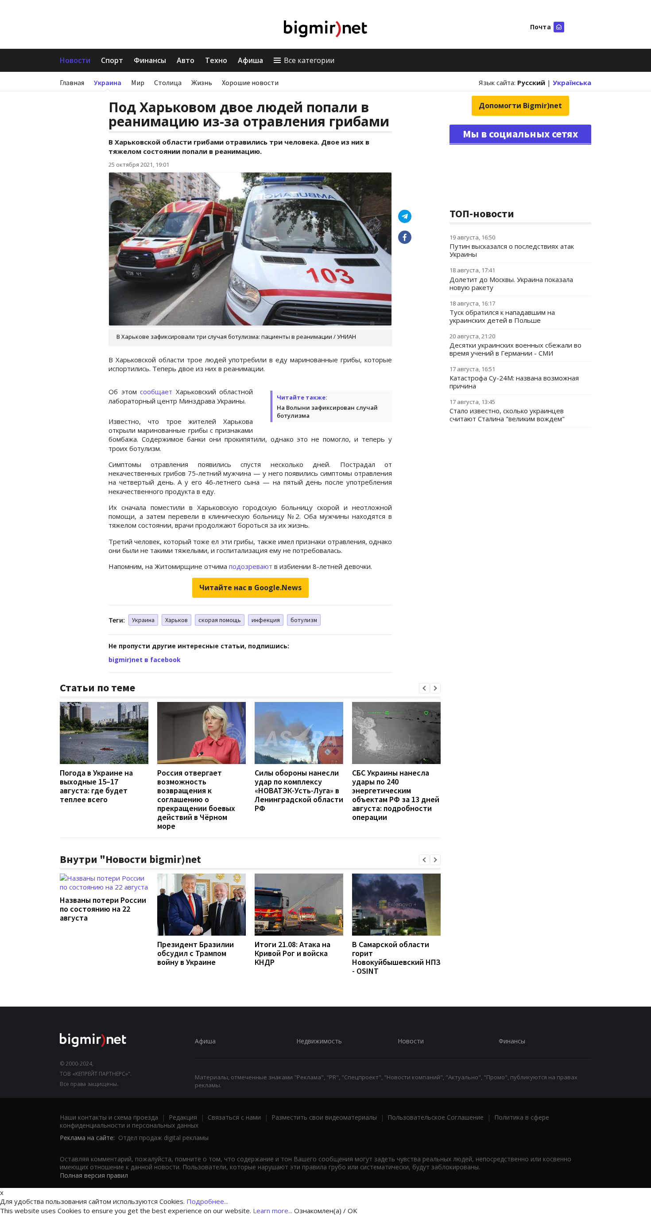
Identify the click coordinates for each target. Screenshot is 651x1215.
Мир (137, 82)
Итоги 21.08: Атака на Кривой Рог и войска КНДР (292, 953)
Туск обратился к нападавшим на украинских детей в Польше (502, 316)
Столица (168, 82)
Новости (75, 60)
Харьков (176, 620)
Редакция (183, 1117)
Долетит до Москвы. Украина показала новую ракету (511, 283)
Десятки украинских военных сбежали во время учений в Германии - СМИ (515, 349)
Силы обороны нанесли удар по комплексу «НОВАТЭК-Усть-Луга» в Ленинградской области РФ (299, 790)
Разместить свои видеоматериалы (324, 1117)
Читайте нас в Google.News (250, 587)
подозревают (250, 566)
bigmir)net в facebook (144, 659)
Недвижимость (319, 1041)
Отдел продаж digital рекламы (163, 1137)
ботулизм (304, 620)
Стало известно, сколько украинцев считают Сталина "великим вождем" (507, 414)
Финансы (150, 60)
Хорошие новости (250, 82)
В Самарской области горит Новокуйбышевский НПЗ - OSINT (396, 957)
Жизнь (201, 82)
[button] (424, 688)
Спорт (112, 60)
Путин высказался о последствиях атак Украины (512, 250)
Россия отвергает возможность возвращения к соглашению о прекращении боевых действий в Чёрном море (196, 799)
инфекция (266, 620)
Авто (185, 60)
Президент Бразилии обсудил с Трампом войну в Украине (195, 953)
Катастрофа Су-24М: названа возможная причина (514, 381)
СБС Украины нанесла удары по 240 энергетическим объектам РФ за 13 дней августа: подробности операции (395, 795)
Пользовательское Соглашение (436, 1117)
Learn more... (272, 1210)
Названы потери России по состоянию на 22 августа (103, 909)
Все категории (309, 60)
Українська (572, 82)
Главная (72, 82)
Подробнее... (207, 1201)
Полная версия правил (94, 1175)
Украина (107, 82)
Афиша (250, 60)
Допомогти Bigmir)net (520, 105)
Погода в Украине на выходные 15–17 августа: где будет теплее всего (96, 786)
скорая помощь (219, 620)
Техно (216, 60)
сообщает (156, 391)
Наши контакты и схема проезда (109, 1117)
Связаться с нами (234, 1117)
